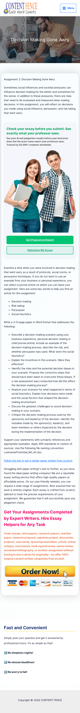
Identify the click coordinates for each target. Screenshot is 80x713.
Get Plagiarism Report (40, 239)
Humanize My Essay (40, 250)
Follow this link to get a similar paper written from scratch (38, 460)
